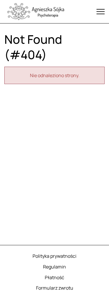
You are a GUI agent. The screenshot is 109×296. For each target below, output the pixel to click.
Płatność (54, 277)
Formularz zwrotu (54, 288)
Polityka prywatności (54, 256)
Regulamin (54, 267)
